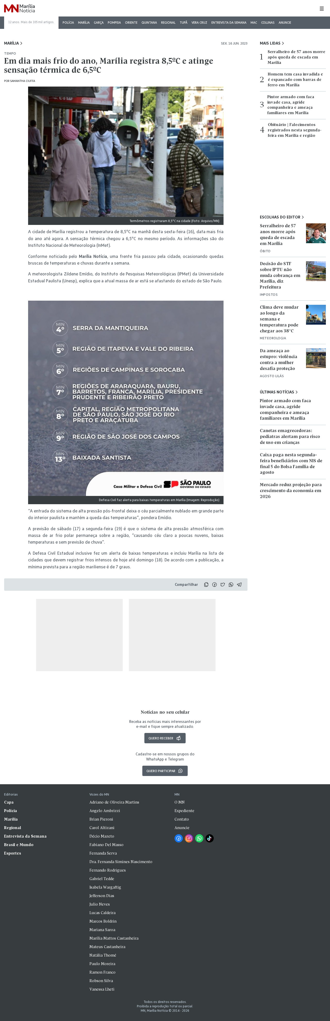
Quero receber (160, 738)
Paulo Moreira (102, 964)
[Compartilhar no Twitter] (223, 584)
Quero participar (160, 771)
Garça (99, 22)
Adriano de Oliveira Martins (114, 802)
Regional (168, 22)
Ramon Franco (102, 973)
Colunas (268, 22)
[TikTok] (209, 838)
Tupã (183, 22)
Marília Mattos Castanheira (113, 938)
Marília (84, 22)
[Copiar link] (206, 584)
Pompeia (114, 22)
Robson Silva (101, 981)
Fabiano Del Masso (106, 845)
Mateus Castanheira (107, 947)
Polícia (68, 22)
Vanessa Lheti (101, 990)
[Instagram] (189, 838)
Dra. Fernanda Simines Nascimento (120, 862)
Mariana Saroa (102, 930)
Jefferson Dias (101, 896)
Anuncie (285, 22)
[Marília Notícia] (19, 8)
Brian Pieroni (101, 819)
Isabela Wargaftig (105, 887)
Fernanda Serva (103, 853)
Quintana (149, 22)
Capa (9, 802)
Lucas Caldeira (102, 913)
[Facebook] (179, 838)
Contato (182, 819)
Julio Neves (99, 904)
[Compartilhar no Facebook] (214, 584)
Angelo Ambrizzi (104, 811)
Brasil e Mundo (19, 845)
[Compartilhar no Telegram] (239, 584)
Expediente (184, 811)
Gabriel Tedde (101, 879)
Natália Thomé (102, 956)
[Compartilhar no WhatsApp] (231, 584)
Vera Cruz (199, 22)
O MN (180, 802)
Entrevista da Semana (228, 22)
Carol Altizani (101, 828)
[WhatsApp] (199, 838)
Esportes (12, 853)
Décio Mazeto (101, 836)
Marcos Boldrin (103, 921)
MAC (254, 22)
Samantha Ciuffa (22, 80)
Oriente (131, 22)
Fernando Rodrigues (107, 870)
